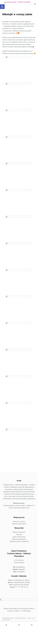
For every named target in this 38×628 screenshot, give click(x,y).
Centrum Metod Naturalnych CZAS (19, 508)
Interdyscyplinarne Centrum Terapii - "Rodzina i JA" (18, 505)
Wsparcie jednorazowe (19, 523)
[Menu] (35, 4)
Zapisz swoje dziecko (19, 536)
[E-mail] (19, 625)
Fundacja (19, 534)
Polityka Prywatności (19, 532)
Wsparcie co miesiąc (19, 521)
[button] (2, 6)
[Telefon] (31, 625)
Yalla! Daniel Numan (20, 618)
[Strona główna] (6, 625)
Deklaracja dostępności (19, 539)
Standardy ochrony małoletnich (19, 541)
